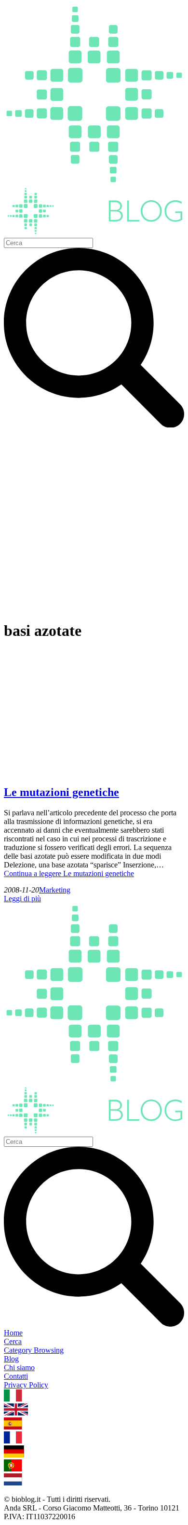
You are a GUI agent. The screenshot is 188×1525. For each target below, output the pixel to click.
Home (13, 1333)
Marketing (54, 890)
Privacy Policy (26, 1385)
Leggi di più (22, 898)
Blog (11, 1359)
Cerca (13, 1341)
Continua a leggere (69, 873)
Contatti (16, 1376)
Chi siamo (19, 1367)
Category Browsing (34, 1350)
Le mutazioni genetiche (61, 792)
